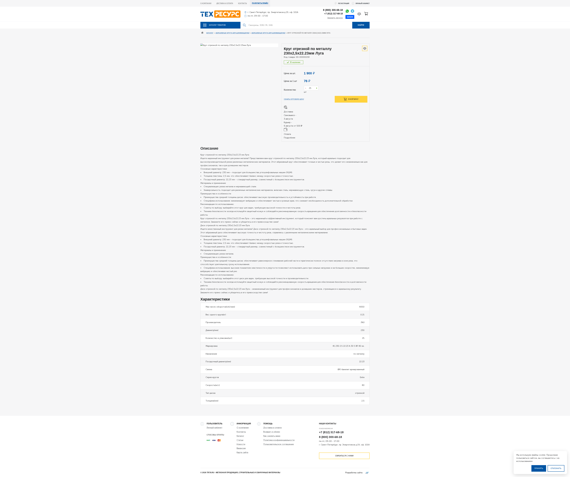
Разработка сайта (353, 472)
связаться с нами (344, 456)
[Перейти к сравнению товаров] (359, 14)
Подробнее (289, 137)
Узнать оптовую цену (294, 99)
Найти (361, 25)
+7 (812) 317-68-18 (333, 13)
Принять (538, 468)
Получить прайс (260, 3)
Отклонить (556, 468)
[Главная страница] (202, 33)
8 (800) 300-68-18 (333, 10)
